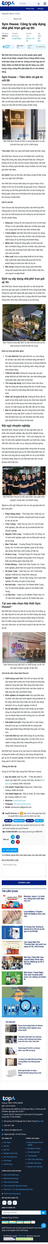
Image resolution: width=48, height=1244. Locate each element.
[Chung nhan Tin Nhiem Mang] (9, 1239)
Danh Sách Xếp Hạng (35, 1159)
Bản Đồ (40, 1121)
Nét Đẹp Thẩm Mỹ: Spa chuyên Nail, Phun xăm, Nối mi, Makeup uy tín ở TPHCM (34, 960)
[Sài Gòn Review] (19, 1222)
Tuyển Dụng (7, 1164)
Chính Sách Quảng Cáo (12, 1194)
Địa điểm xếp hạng (34, 1163)
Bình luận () (20, 46)
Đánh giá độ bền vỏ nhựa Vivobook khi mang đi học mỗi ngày (29, 1073)
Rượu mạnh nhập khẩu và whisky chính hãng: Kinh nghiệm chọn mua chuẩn (30, 1028)
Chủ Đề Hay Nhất (33, 1152)
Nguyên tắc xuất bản (35, 1167)
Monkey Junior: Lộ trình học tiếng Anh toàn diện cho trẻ (34, 898)
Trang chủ (5, 14)
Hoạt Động (7, 1160)
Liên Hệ (6, 1146)
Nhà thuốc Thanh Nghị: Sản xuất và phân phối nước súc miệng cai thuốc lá (35, 975)
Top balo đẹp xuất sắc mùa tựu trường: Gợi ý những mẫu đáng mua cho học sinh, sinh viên (30, 1039)
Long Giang (16, 38)
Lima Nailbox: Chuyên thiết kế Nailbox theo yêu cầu (34, 913)
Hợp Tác (6, 1150)
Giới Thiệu (7, 1142)
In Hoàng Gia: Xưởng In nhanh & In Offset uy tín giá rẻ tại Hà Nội (34, 929)
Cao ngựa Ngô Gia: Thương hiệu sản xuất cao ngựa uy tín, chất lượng (35, 944)
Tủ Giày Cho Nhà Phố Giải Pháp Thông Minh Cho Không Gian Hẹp (30, 1061)
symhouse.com (19, 800)
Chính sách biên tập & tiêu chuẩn (15, 1186)
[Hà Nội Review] (5, 1222)
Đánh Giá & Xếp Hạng (11, 1175)
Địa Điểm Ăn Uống (33, 1148)
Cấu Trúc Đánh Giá (10, 1157)
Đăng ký (40, 8)
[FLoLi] (33, 1222)
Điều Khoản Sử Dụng (10, 1178)
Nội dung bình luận (10, 860)
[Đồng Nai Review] (27, 1222)
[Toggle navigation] (44, 3)
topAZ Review (8, 3)
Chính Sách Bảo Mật (10, 1182)
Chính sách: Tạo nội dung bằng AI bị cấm (18, 1189)
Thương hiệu (32, 1156)
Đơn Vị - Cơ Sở (14, 14)
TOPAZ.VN (21, 1236)
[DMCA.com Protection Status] (24, 1239)
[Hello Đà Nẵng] (12, 1222)
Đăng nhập (30, 8)
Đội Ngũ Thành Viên (10, 1153)
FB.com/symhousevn (22, 804)
